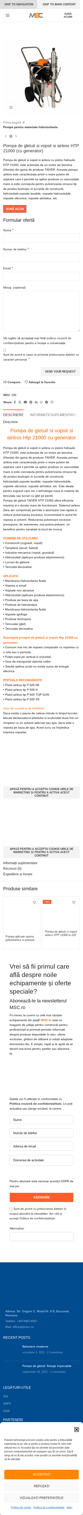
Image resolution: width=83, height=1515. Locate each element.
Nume (8, 230)
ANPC (7, 1403)
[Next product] (16, 136)
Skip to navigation (18, 4)
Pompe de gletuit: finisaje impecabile (47, 1366)
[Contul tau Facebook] (15, 402)
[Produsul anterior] (5, 136)
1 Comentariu (54, 1352)
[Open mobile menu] (7, 15)
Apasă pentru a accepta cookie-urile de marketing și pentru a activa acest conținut (41, 792)
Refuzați (41, 1486)
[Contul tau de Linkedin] (36, 402)
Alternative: (17, 1228)
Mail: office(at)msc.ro (19, 1327)
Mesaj (14, 287)
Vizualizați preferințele (41, 1498)
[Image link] (20, 1288)
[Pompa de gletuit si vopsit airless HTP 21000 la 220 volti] (61, 913)
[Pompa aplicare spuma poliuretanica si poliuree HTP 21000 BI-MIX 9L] (21, 915)
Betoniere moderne (35, 1346)
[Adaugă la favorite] (34, 902)
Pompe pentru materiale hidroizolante (30, 127)
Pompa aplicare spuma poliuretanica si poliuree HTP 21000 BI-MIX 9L (20, 939)
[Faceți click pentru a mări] (11, 108)
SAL (6, 1396)
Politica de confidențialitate (48, 1507)
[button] (76, 1429)
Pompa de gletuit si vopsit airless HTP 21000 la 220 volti (61, 935)
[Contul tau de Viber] (52, 402)
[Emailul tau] (25, 402)
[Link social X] (20, 402)
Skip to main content (59, 4)
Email (8, 268)
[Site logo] (35, 15)
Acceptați (41, 1474)
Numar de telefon (16, 249)
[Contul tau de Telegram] (46, 402)
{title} (69, 1507)
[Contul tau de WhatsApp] (41, 402)
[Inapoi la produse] (10, 136)
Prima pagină (12, 122)
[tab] (13, 414)
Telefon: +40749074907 (21, 1321)
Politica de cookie (21, 1507)
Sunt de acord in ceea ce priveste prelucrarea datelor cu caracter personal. (41, 357)
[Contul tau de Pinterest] (31, 402)
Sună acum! (68, 15)
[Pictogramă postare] (11, 1351)
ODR (6, 1411)
